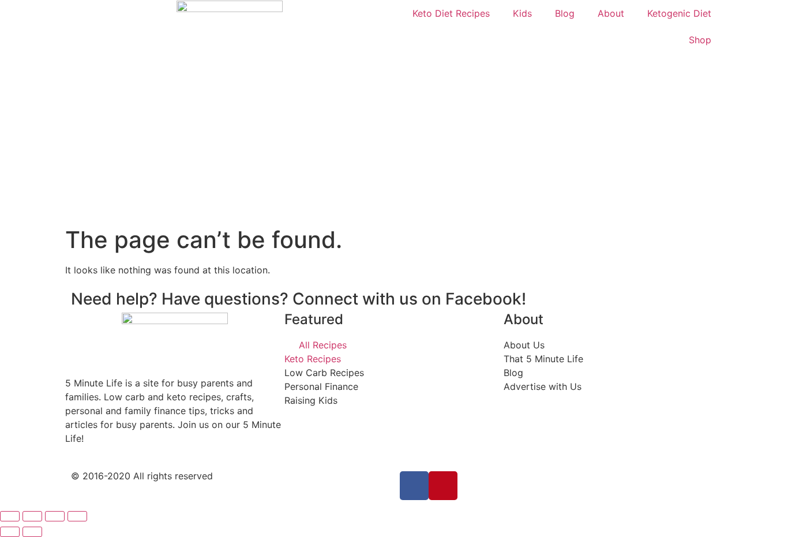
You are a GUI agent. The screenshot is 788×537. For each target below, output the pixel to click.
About (611, 13)
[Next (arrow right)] (32, 532)
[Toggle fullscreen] (55, 516)
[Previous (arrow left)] (10, 532)
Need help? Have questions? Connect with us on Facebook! (298, 299)
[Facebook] (414, 485)
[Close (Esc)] (10, 516)
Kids (522, 13)
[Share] (32, 516)
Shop (700, 40)
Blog (565, 13)
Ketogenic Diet (679, 13)
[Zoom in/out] (77, 516)
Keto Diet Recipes (451, 13)
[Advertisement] (394, 139)
